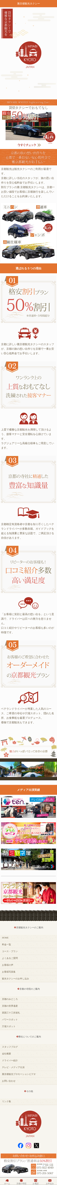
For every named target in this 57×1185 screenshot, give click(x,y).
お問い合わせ (9, 1081)
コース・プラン (10, 951)
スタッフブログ (10, 1047)
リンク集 (6, 1101)
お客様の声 (7, 965)
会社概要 (6, 1053)
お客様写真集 (9, 972)
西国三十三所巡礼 (11, 1012)
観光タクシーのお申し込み (15, 978)
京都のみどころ (10, 999)
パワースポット (10, 1019)
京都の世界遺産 (10, 1006)
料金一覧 (6, 944)
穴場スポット (9, 1026)
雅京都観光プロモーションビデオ (19, 1074)
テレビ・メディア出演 (13, 1067)
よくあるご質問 (10, 958)
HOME (5, 937)
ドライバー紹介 (10, 1060)
